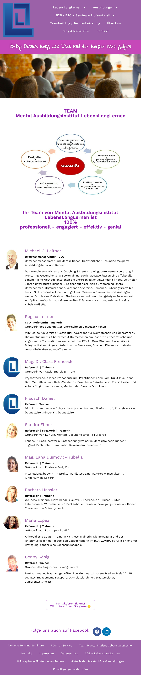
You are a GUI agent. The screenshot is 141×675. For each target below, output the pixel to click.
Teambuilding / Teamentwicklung (75, 23)
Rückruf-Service (61, 645)
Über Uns (114, 23)
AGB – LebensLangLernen (102, 653)
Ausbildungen (103, 7)
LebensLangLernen (67, 7)
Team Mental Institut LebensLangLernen (106, 645)
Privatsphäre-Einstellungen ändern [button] (40, 661)
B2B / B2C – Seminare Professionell (83, 15)
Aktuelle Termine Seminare (26, 645)
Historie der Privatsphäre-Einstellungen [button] (97, 661)
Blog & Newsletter (76, 31)
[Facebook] (97, 631)
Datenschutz (69, 653)
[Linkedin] (106, 631)
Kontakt (103, 31)
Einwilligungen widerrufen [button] (70, 669)
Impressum (46, 653)
